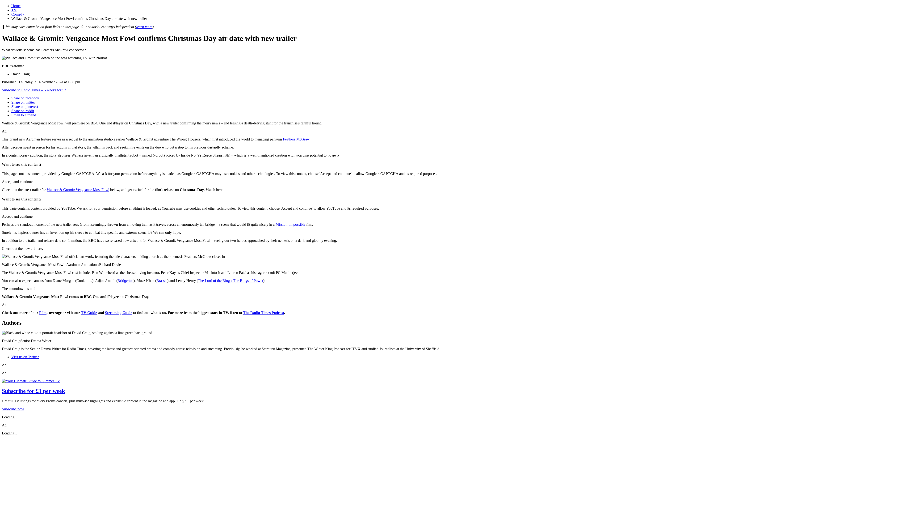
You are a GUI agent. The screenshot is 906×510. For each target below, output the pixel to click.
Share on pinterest (24, 107)
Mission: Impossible (290, 224)
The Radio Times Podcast (263, 313)
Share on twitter (23, 102)
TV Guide (89, 313)
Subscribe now (13, 409)
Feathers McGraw (296, 139)
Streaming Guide (118, 313)
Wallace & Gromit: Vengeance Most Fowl (78, 190)
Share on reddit (22, 111)
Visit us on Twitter (25, 357)
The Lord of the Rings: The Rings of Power (230, 281)
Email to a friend (23, 115)
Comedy (17, 14)
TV (14, 10)
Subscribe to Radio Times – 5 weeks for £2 (34, 90)
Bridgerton (125, 281)
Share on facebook (25, 98)
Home (16, 6)
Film (42, 313)
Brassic (161, 281)
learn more (144, 27)
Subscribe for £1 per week (33, 391)
